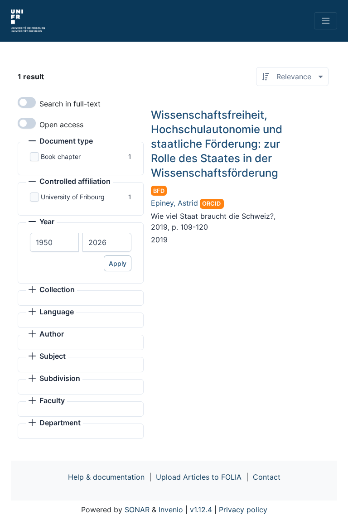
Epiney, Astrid (174, 202)
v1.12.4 (201, 509)
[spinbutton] (54, 242)
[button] (61, 141)
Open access (61, 124)
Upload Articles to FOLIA (199, 476)
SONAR (137, 509)
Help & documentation (106, 476)
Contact (266, 476)
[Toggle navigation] (325, 20)
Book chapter (61, 156)
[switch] (27, 102)
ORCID (211, 203)
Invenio (171, 509)
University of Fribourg (73, 197)
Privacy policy (243, 509)
